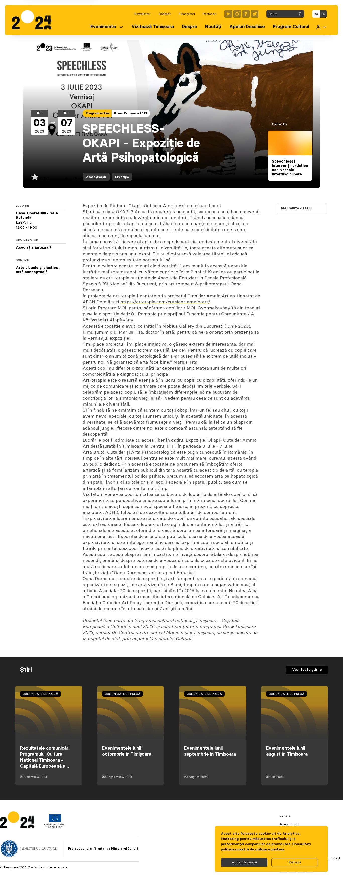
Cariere (285, 815)
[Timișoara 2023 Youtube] (228, 14)
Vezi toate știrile (307, 670)
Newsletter (142, 13)
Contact (165, 13)
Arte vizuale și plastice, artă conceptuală (38, 270)
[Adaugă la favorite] (34, 177)
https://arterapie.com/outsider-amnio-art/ (165, 302)
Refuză (295, 862)
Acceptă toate (244, 862)
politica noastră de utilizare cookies (252, 849)
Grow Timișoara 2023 (130, 113)
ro (316, 13)
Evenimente (103, 27)
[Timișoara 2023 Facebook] (246, 14)
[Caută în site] (300, 14)
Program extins (98, 113)
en (323, 13)
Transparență (289, 824)
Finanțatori (187, 13)
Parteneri (209, 13)
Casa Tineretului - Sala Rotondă (37, 216)
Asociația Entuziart (34, 247)
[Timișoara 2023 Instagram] (237, 14)
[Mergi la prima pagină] (34, 20)
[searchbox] (281, 14)
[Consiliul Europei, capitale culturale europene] (54, 827)
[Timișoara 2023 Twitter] (254, 14)
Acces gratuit (96, 176)
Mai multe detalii (296, 208)
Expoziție (122, 176)
